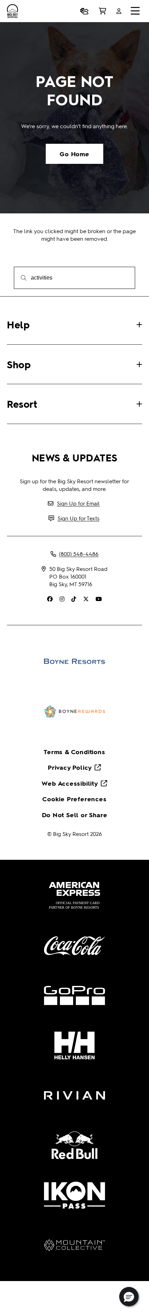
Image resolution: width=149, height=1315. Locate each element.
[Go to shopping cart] (102, 11)
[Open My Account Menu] (119, 11)
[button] (129, 1296)
